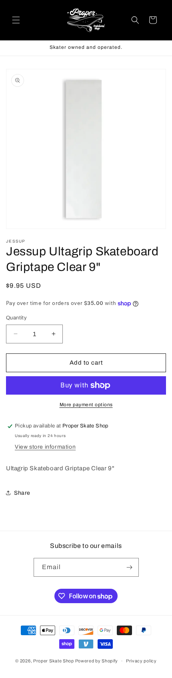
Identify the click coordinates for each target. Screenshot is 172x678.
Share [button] (22, 493)
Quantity (16, 318)
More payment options (86, 404)
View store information (45, 447)
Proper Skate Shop (53, 660)
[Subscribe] (129, 567)
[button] (16, 20)
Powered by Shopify (96, 660)
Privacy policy (141, 660)
